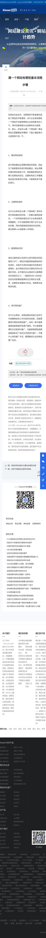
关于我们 (3, 840)
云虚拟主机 (3, 818)
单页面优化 (35, 871)
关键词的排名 (27, 883)
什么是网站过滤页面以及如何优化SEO (21, 539)
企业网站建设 (35, 854)
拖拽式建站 (39, 905)
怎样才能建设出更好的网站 (21, 469)
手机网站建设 (18, 770)
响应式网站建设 (19, 773)
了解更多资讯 (33, 385)
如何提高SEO (28, 888)
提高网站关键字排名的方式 (17, 571)
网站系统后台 (20, 869)
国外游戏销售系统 (19, 754)
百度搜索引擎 (20, 902)
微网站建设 (17, 777)
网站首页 (3, 920)
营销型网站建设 (28, 866)
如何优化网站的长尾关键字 (17, 553)
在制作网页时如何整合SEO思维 (18, 546)
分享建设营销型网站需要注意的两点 (20, 581)
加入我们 (3, 844)
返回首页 (16, 385)
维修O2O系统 (4, 754)
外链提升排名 (18, 880)
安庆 (15, 729)
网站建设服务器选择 (13, 905)
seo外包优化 (32, 891)
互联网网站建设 (14, 894)
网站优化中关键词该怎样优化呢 (18, 560)
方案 (7, 29)
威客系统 (3, 747)
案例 (16, 29)
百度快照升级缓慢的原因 (9, 863)
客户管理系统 (4, 761)
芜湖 (19, 729)
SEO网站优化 (11, 871)
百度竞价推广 (30, 857)
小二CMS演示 (34, 920)
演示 (34, 29)
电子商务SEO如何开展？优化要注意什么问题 (23, 606)
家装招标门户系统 (19, 761)
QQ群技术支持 (4, 848)
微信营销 (16, 799)
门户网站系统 (31, 908)
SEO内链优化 (15, 888)
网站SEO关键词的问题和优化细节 (19, 543)
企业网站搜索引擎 (13, 874)
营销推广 (3, 792)
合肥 (10, 729)
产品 (27, 19)
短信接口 (16, 825)
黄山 (38, 729)
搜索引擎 (38, 863)
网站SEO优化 (37, 877)
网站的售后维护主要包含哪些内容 (23, 465)
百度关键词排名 (28, 874)
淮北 (34, 729)
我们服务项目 (4, 770)
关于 (7, 38)
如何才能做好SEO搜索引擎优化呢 (19, 567)
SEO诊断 (3, 796)
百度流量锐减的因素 (13, 900)
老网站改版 (23, 854)
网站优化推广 (12, 877)
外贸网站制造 (27, 894)
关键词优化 (8, 902)
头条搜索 (39, 888)
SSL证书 (3, 825)
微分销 (2, 806)
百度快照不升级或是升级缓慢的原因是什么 (22, 557)
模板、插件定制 (16, 923)
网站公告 (9, 524)
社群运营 (31, 869)
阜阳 (24, 729)
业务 (16, 19)
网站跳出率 (32, 902)
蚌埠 (43, 729)
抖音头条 (3, 803)
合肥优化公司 (39, 883)
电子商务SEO (23, 871)
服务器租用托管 (19, 822)
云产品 (2, 815)
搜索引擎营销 (35, 885)
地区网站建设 (31, 911)
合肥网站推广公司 (29, 900)
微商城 (16, 806)
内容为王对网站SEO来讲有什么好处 (20, 599)
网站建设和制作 (7, 897)
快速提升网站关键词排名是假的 (18, 578)
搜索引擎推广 (6, 908)
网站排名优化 (25, 877)
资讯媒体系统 (4, 751)
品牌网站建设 (4, 780)
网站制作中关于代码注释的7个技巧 (20, 585)
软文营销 (3, 799)
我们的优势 (17, 844)
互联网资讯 (36, 524)
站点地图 (38, 923)
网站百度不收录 (7, 885)
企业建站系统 (18, 758)
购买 (36, 19)
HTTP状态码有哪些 (13, 860)
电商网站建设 (4, 784)
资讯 (25, 29)
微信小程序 (3, 773)
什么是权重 (39, 860)
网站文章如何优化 (21, 885)
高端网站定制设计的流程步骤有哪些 (20, 596)
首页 (7, 19)
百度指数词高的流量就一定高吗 (18, 574)
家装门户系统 (18, 747)
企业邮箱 (16, 818)
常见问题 (18, 524)
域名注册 (16, 815)
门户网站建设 (18, 780)
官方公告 (3, 833)
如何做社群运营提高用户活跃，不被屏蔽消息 (23, 588)
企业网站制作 (20, 897)
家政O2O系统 (18, 751)
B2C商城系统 (4, 758)
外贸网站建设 (4, 777)
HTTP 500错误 (27, 860)
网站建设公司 (32, 897)
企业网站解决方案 (13, 592)
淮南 (29, 729)
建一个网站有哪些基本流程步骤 (26, 372)
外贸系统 (20, 911)
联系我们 (16, 840)
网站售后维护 (12, 854)
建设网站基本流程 (23, 364)
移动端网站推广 (7, 891)
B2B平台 (16, 803)
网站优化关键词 (26, 863)
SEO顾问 (16, 796)
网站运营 (27, 524)
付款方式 (16, 848)
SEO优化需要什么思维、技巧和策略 (20, 564)
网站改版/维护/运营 (20, 784)
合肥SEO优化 (15, 866)
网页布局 (9, 869)
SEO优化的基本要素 (14, 550)
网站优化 (16, 792)
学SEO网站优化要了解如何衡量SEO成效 (22, 603)
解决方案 (28, 923)
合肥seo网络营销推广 (12, 883)
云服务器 (3, 822)
